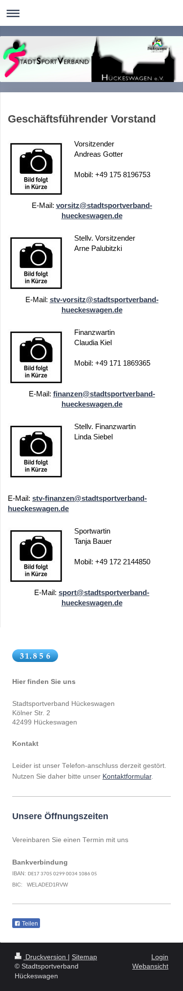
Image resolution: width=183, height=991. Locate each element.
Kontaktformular (126, 776)
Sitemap (84, 957)
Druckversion (45, 957)
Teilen (29, 923)
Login (159, 957)
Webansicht (150, 966)
